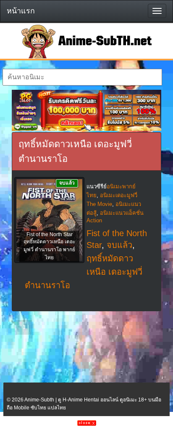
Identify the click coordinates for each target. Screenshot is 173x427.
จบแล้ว (119, 245)
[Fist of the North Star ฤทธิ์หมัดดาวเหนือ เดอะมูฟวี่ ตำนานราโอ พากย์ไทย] (49, 220)
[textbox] (82, 77)
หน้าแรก (21, 11)
